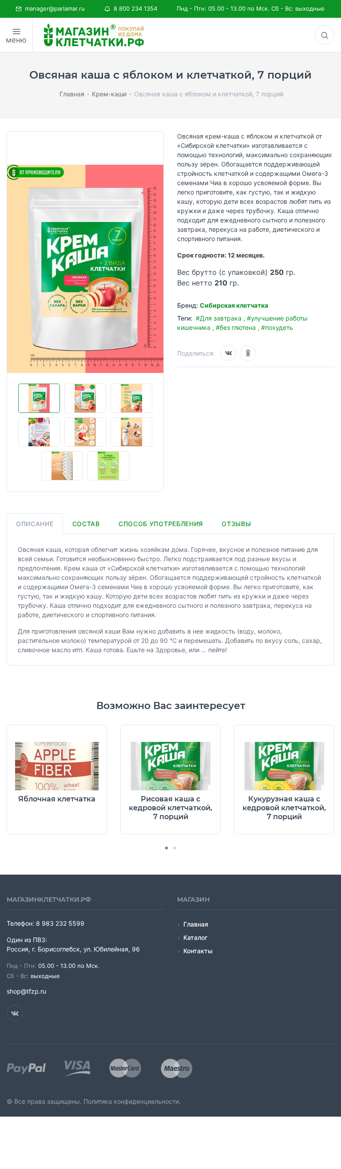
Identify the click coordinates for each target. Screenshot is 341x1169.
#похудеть (277, 327)
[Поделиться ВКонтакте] (228, 353)
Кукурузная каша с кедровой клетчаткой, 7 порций (284, 808)
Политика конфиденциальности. (132, 1101)
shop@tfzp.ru (26, 991)
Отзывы (236, 523)
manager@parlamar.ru (53, 8)
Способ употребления (161, 523)
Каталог (195, 937)
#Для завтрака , (221, 318)
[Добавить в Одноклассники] (248, 353)
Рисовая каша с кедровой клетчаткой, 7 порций (170, 808)
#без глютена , (238, 327)
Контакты (198, 951)
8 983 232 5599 (60, 923)
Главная (195, 924)
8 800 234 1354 (133, 8)
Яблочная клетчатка (56, 799)
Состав (86, 523)
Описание (35, 523)
